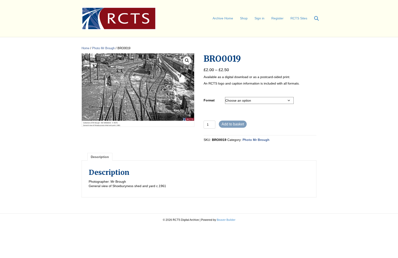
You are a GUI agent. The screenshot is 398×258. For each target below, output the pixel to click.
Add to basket (233, 124)
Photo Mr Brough (103, 48)
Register (277, 18)
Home (85, 48)
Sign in (259, 18)
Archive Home (223, 18)
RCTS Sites (298, 18)
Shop (244, 18)
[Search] (313, 18)
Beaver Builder (226, 220)
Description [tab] (100, 157)
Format (209, 100)
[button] (187, 60)
